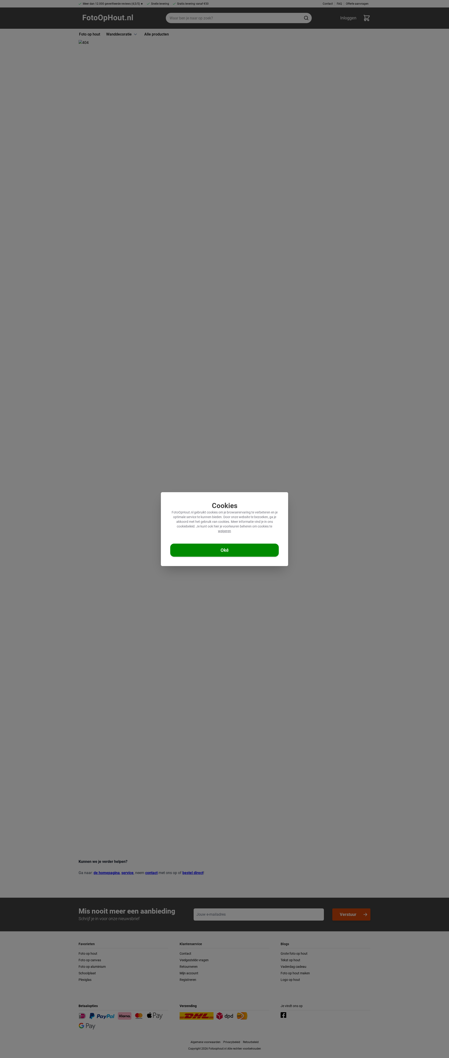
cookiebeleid (186, 526)
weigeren (224, 531)
